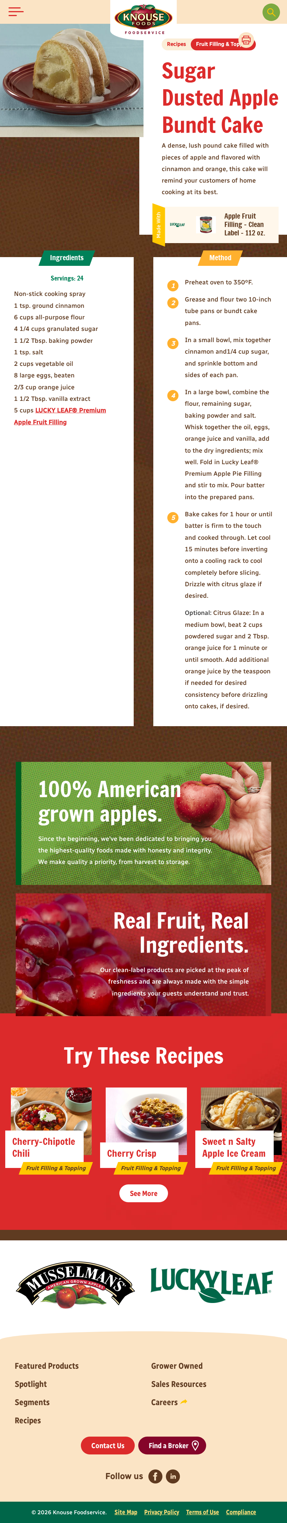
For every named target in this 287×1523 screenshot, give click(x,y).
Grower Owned (177, 1366)
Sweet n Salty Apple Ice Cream (234, 1148)
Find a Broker (169, 1445)
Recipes (28, 1420)
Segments (32, 1402)
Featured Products (47, 1366)
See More (144, 1193)
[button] (16, 12)
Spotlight (31, 1384)
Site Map (125, 1512)
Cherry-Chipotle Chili (43, 1148)
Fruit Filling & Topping (223, 44)
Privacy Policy (161, 1512)
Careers (164, 1402)
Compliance (241, 1512)
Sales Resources (178, 1384)
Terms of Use (202, 1512)
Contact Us (107, 1445)
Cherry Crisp (131, 1154)
